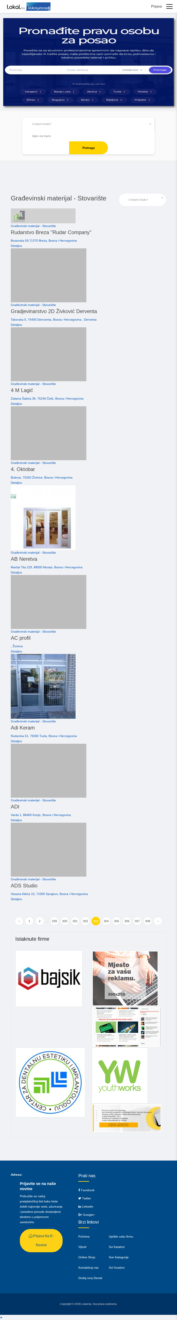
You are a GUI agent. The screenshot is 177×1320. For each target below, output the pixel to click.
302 (85, 921)
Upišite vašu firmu (121, 1236)
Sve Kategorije (119, 1257)
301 (75, 921)
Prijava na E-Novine (43, 1240)
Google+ (88, 1214)
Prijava (156, 6)
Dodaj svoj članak (90, 1278)
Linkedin (87, 1206)
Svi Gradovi (117, 1267)
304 (106, 921)
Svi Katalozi (117, 1247)
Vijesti (82, 1247)
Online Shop (86, 1257)
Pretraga (88, 148)
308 (147, 921)
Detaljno (16, 245)
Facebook (87, 1190)
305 (116, 921)
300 (64, 921)
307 (137, 921)
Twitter (86, 1198)
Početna (84, 1236)
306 (127, 921)
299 (54, 921)
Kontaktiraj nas (88, 1267)
